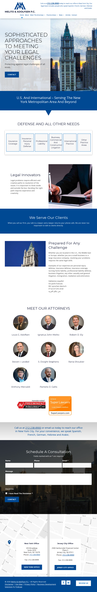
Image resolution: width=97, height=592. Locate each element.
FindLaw (18, 587)
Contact (74, 15)
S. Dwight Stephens (48, 362)
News (61, 15)
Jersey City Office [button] (65, 567)
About (27, 15)
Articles (68, 15)
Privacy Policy (29, 584)
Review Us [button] (83, 583)
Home (22, 15)
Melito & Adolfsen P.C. (20, 582)
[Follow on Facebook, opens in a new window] (63, 582)
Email (65, 460)
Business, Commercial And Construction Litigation (56, 142)
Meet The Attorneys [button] (37, 15)
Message (9, 471)
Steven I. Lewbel (20, 362)
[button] (95, 578)
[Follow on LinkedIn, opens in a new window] (68, 582)
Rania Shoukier (76, 362)
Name (7, 460)
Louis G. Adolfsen (21, 335)
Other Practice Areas (84, 142)
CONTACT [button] (12, 74)
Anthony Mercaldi (20, 387)
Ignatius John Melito (48, 335)
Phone (37, 460)
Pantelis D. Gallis (48, 387)
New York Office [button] (32, 567)
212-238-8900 (53, 3)
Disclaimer (9, 489)
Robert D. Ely (76, 335)
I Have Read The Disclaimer (20, 493)
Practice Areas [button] (51, 15)
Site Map (19, 584)
